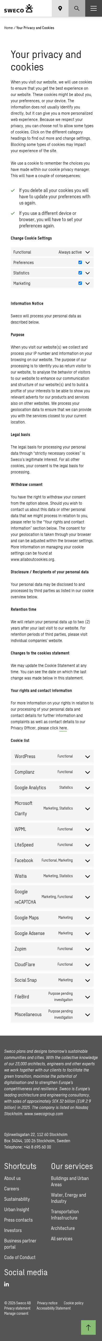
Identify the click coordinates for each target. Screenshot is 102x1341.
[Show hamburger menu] (93, 8)
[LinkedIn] (8, 1284)
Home (8, 27)
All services (61, 1238)
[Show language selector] (60, 8)
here (63, 727)
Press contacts (18, 1220)
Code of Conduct (20, 1257)
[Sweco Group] (18, 8)
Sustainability (17, 1199)
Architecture (63, 1228)
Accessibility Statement (54, 1308)
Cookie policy (73, 1303)
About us (12, 1178)
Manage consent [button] (16, 1313)
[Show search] (77, 8)
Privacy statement (17, 1308)
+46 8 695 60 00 (37, 1146)
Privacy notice (47, 1303)
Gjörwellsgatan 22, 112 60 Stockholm (35, 1134)
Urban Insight (16, 1209)
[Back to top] (88, 1327)
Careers (11, 1188)
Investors (13, 1230)
